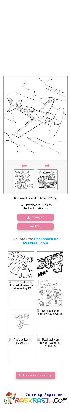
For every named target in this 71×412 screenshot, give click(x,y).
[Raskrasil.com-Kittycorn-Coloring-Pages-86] (50, 351)
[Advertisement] (35, 39)
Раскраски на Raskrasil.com (41, 241)
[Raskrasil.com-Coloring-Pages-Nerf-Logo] (50, 264)
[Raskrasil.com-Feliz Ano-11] (21, 351)
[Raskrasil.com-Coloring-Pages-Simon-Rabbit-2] (21, 322)
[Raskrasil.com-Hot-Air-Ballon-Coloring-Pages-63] (50, 293)
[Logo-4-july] (21, 264)
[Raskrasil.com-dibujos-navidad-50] (50, 322)
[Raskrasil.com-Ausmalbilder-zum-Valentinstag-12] (21, 293)
